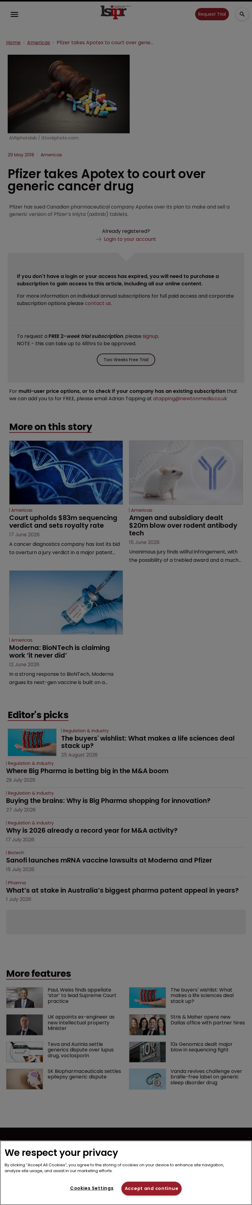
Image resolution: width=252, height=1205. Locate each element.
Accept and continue (152, 1188)
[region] (126, 1172)
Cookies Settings (92, 1188)
